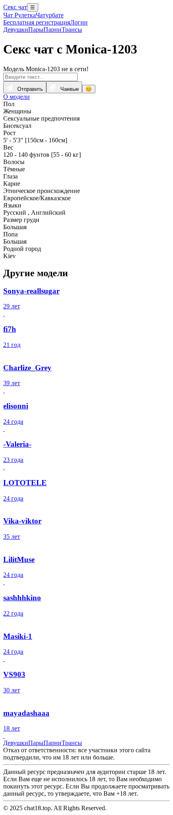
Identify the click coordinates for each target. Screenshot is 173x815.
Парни (52, 29)
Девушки (15, 29)
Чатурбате (50, 15)
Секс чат (15, 7)
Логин (79, 22)
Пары (35, 29)
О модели (16, 96)
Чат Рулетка (19, 15)
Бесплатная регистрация (36, 22)
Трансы (72, 29)
